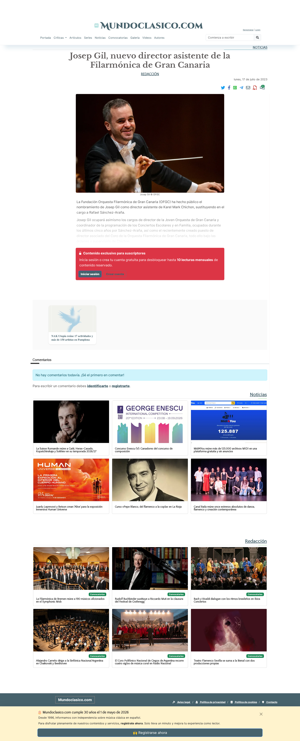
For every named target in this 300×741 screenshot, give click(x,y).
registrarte (121, 386)
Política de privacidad (212, 702)
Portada (45, 37)
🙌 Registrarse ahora (150, 733)
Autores (159, 37)
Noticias (100, 37)
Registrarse (248, 30)
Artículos (75, 37)
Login (257, 30)
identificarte (97, 386)
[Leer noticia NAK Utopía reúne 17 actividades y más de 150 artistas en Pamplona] (72, 318)
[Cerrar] (261, 714)
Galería (135, 37)
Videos (146, 37)
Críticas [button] (59, 37)
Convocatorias (118, 37)
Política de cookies (245, 702)
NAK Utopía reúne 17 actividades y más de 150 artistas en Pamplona (72, 338)
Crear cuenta (115, 274)
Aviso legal (184, 702)
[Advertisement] (150, 8)
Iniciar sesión (90, 274)
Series (88, 37)
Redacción (150, 74)
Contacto (271, 702)
